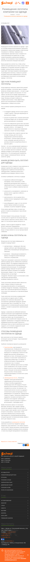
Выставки (3, 510)
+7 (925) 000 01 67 (5, 537)
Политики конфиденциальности (15, 559)
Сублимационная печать (10, 378)
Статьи (3, 505)
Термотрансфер (8, 347)
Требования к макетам (7, 518)
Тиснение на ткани (6, 480)
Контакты (3, 513)
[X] (26, 445)
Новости (3, 508)
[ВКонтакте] (24, 445)
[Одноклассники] (28, 445)
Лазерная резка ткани (6, 482)
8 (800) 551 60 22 (5, 535)
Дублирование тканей (6, 485)
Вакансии (3, 503)
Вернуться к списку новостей (9, 441)
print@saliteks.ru (9, 541)
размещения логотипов (18, 422)
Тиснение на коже (5, 487)
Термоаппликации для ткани (8, 475)
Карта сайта (4, 515)
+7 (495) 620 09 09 (10, 532)
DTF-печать (4, 477)
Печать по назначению (7, 490)
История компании (6, 500)
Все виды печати (5, 472)
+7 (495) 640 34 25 (5, 534)
